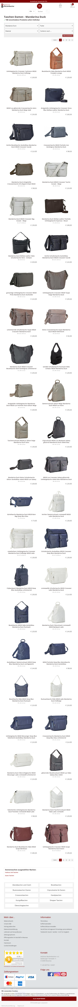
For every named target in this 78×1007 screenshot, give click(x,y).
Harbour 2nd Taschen (11, 872)
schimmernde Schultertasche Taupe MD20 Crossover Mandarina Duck (21, 331)
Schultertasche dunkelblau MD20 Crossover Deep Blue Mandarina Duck (56, 552)
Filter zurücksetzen (67, 35)
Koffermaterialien (46, 924)
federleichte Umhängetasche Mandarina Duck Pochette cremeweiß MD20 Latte (21, 811)
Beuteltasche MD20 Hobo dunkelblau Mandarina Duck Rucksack (21, 626)
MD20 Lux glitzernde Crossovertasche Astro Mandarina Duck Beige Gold (21, 109)
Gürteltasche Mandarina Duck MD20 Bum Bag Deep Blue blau (21, 515)
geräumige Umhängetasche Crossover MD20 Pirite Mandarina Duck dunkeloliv (21, 294)
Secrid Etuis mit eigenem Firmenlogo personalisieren (56, 929)
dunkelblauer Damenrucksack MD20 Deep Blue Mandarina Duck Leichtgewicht (21, 663)
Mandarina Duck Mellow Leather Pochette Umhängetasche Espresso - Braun (56, 220)
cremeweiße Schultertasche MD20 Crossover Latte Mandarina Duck (56, 589)
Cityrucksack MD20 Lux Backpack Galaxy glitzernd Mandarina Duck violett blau (56, 441)
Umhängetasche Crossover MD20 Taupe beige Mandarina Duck (56, 294)
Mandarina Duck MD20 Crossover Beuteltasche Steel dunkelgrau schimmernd (21, 367)
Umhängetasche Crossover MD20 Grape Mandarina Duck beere (56, 848)
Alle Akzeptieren (39, 998)
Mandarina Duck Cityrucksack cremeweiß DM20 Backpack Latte (56, 626)
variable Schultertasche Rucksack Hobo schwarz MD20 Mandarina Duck (56, 367)
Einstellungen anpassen (40, 1003)
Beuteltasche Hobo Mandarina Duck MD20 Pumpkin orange (56, 72)
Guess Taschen (9, 875)
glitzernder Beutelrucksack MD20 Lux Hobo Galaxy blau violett (56, 774)
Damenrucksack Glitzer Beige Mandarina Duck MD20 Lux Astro (56, 404)
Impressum (7, 943)
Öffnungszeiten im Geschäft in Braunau (16, 937)
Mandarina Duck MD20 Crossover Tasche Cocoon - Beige (56, 183)
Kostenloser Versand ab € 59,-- (39, 1)
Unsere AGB (7, 924)
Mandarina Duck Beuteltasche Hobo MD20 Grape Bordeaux (21, 848)
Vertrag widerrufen (9, 926)
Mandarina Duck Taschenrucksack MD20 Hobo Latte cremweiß (56, 811)
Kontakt (6, 940)
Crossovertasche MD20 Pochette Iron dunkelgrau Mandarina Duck (56, 146)
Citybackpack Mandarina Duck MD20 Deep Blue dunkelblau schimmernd (21, 589)
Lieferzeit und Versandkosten (13, 932)
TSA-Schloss (44, 921)
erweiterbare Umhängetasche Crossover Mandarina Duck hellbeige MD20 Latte (21, 552)
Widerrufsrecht (8, 921)
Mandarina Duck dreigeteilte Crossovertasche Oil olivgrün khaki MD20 (21, 183)
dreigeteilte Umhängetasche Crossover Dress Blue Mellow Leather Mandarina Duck (56, 109)
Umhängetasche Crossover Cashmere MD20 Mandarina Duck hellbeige (21, 72)
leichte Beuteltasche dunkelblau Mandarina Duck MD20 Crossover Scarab (21, 146)
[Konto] (60, 5)
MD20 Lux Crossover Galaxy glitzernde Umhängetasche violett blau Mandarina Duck (56, 478)
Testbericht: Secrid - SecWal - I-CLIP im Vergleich (55, 932)
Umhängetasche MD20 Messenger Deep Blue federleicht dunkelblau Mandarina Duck (21, 737)
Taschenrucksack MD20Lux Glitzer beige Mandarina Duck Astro (21, 441)
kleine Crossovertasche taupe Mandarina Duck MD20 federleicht (56, 331)
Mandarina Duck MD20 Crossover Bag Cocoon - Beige (21, 220)
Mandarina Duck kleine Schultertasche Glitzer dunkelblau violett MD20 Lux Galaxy (21, 478)
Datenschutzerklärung (10, 929)
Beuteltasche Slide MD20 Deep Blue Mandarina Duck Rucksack (21, 700)
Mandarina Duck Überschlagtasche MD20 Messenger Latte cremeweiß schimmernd (21, 774)
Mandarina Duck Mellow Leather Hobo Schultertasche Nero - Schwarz (21, 257)
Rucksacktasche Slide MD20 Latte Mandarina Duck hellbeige (56, 700)
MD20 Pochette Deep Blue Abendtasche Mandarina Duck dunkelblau (56, 663)
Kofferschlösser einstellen (48, 926)
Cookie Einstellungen (10, 946)
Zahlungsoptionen (9, 935)
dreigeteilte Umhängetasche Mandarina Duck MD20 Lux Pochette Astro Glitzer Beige (21, 404)
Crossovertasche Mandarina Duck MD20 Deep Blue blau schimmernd (56, 737)
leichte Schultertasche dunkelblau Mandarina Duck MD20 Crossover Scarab (56, 257)
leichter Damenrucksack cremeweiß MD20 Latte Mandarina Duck (56, 515)
